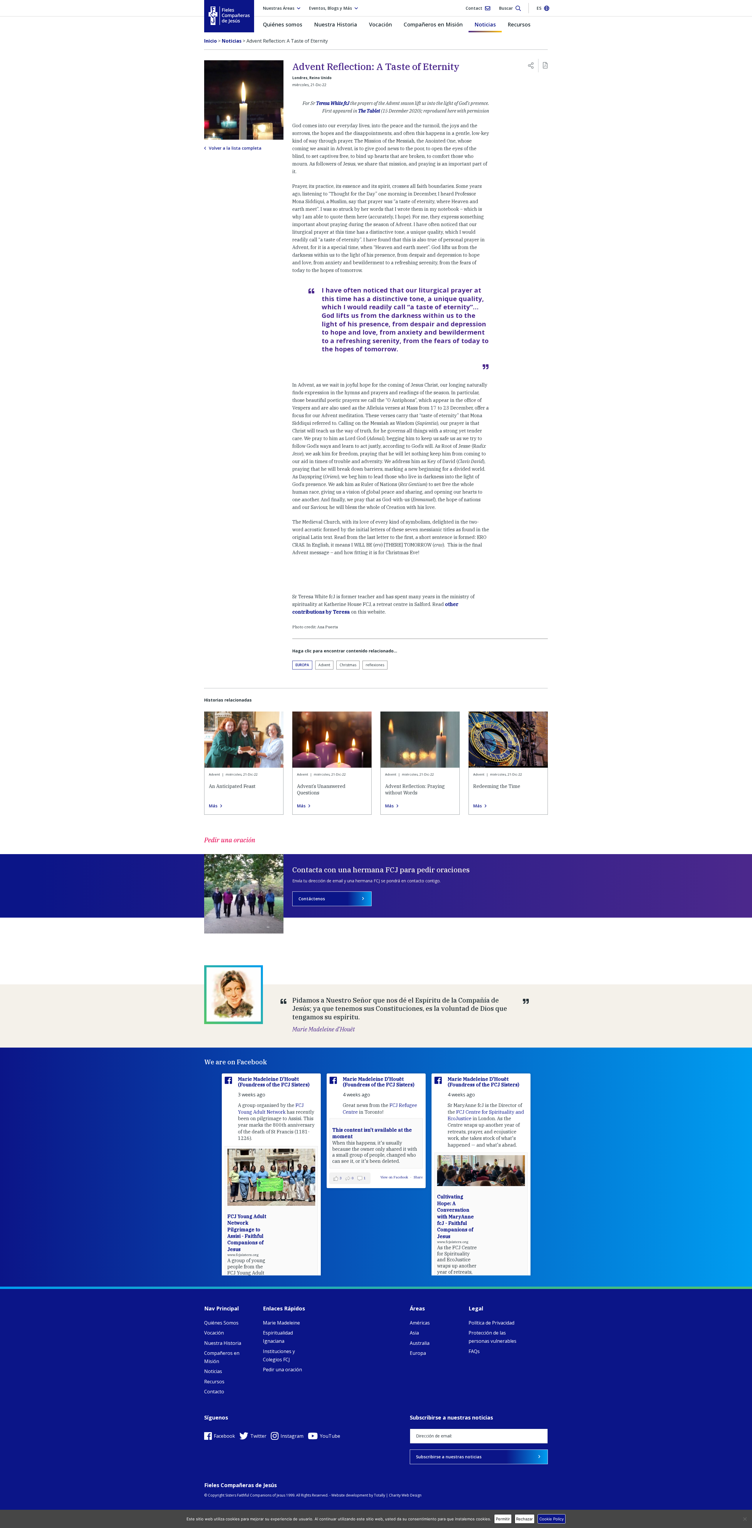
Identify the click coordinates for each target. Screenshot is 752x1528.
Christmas (348, 664)
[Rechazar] (745, 1519)
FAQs (474, 1351)
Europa (302, 664)
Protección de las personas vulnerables (492, 1337)
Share (418, 1177)
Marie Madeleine (281, 1323)
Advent (324, 664)
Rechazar (524, 1519)
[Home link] (229, 15)
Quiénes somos (282, 24)
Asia (414, 1333)
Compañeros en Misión (433, 24)
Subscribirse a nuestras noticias (448, 1456)
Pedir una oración (282, 1369)
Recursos (519, 24)
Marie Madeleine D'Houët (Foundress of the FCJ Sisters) (274, 1082)
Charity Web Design (405, 1495)
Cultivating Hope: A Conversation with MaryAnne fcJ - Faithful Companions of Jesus (455, 1216)
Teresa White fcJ (332, 103)
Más (213, 806)
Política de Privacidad (491, 1323)
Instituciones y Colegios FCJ (279, 1355)
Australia (419, 1343)
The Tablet (369, 111)
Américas (420, 1323)
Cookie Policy (551, 1519)
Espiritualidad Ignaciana (278, 1337)
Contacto (214, 1391)
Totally (379, 1495)
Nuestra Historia (335, 24)
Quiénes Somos (221, 1323)
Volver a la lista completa (235, 148)
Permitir (503, 1519)
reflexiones (375, 664)
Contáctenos (311, 898)
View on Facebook (394, 1177)
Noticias (485, 24)
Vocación (380, 24)
